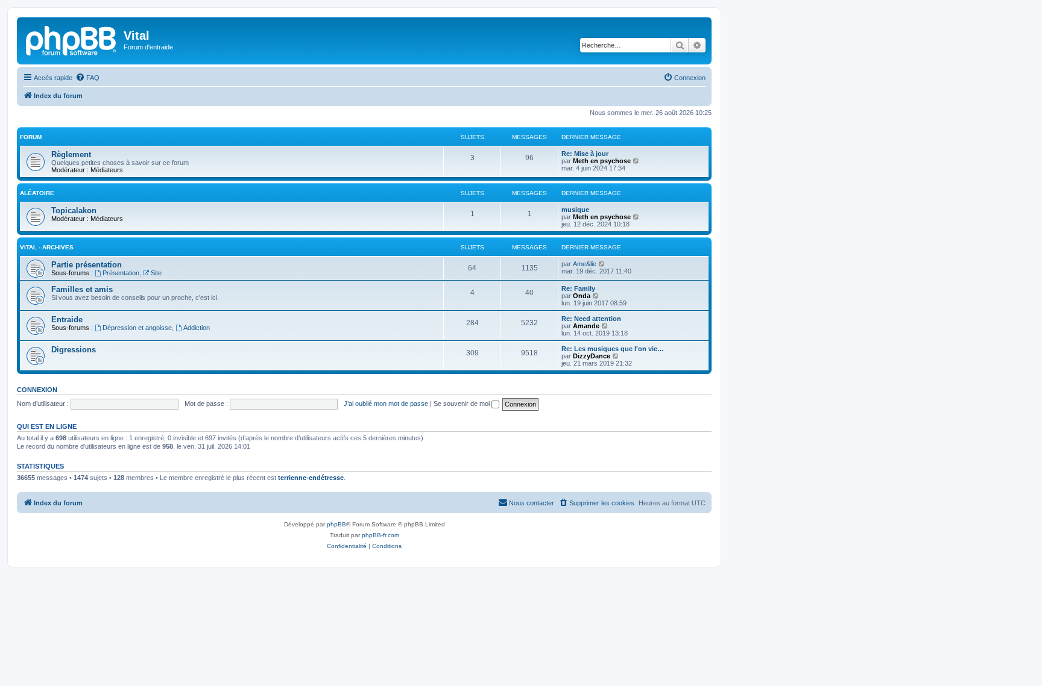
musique (575, 209)
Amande (586, 325)
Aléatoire (37, 193)
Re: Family (578, 288)
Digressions (73, 349)
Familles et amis (82, 289)
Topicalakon (73, 210)
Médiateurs (106, 169)
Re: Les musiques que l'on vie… (612, 348)
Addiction (196, 327)
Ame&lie (584, 263)
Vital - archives (47, 247)
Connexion (37, 389)
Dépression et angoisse (137, 327)
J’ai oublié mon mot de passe (386, 403)
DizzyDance (591, 356)
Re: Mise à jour (584, 153)
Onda (581, 295)
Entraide (67, 319)
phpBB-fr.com (380, 535)
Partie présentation (86, 264)
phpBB (336, 524)
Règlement (71, 154)
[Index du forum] (72, 39)
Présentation (121, 272)
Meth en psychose (602, 160)
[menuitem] (87, 77)
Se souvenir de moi (462, 403)
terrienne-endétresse (311, 477)
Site (156, 272)
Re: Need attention (591, 318)
